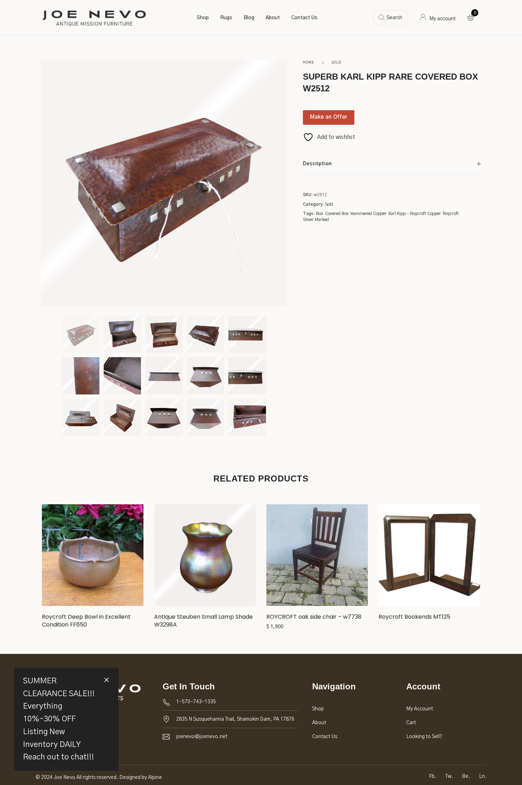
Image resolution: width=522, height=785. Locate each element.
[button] (317, 557)
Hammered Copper (368, 213)
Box (319, 213)
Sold (336, 62)
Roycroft (451, 213)
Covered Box (337, 213)
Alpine (155, 777)
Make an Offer (328, 117)
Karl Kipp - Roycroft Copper (414, 213)
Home (308, 62)
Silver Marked (316, 219)
